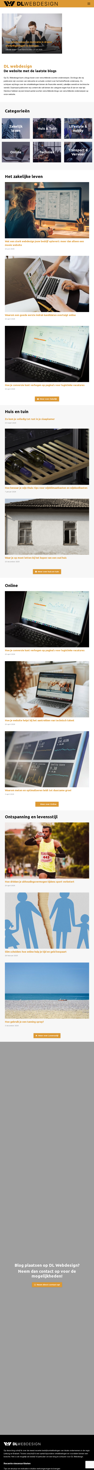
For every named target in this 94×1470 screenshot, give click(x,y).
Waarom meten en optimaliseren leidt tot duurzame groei (38, 790)
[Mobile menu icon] (88, 3)
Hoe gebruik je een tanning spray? (24, 1021)
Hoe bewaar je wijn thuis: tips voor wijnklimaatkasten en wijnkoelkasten (46, 487)
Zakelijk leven (11, 49)
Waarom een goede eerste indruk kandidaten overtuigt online (40, 315)
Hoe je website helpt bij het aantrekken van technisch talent (39, 720)
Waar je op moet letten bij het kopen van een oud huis (36, 557)
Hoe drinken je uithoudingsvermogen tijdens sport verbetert (39, 881)
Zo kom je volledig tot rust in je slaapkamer (30, 419)
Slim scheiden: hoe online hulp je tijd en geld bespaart (36, 951)
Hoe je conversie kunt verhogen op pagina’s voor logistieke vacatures (45, 385)
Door (25, 49)
